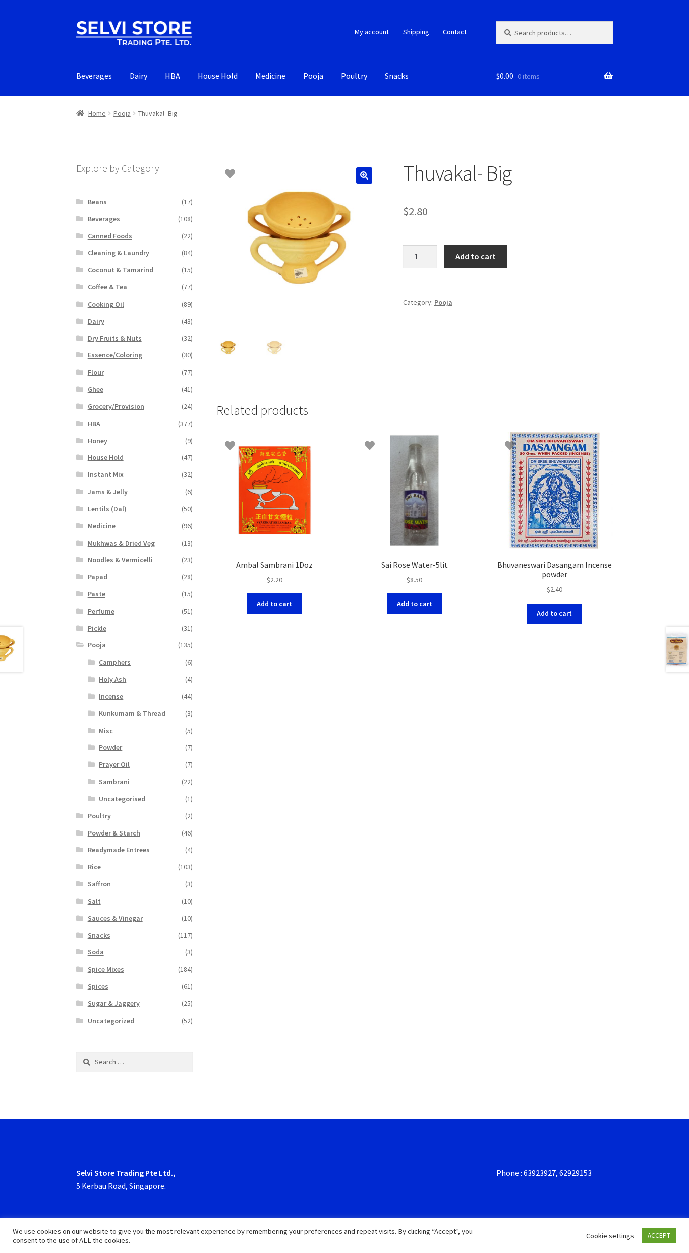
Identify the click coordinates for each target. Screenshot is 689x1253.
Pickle (97, 628)
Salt (94, 901)
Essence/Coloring (115, 355)
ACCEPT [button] (659, 1235)
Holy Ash (112, 679)
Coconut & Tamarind (120, 269)
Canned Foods (110, 236)
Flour (96, 372)
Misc (106, 730)
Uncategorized (111, 1020)
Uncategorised (122, 798)
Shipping (416, 31)
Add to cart (475, 256)
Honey (97, 440)
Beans (97, 201)
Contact (455, 31)
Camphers (115, 662)
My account (372, 31)
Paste (96, 594)
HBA (172, 76)
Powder (110, 747)
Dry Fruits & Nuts (115, 338)
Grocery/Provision (116, 406)
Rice (94, 866)
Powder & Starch (114, 833)
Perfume (101, 611)
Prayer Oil (114, 764)
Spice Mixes (106, 969)
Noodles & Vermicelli (120, 559)
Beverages (94, 76)
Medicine (270, 76)
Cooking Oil (106, 304)
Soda (96, 952)
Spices (98, 986)
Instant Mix (106, 474)
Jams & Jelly (108, 491)
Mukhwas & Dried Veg (121, 543)
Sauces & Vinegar (115, 918)
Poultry (354, 76)
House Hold (218, 76)
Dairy (138, 76)
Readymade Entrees (119, 849)
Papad (97, 576)
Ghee (95, 389)
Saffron (99, 883)
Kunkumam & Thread (132, 713)
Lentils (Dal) (107, 508)
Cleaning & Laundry (118, 252)
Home (97, 113)
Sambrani (114, 781)
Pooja (313, 76)
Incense (111, 696)
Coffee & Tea (107, 286)
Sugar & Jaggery (114, 1003)
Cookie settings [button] (610, 1235)
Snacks (397, 76)
